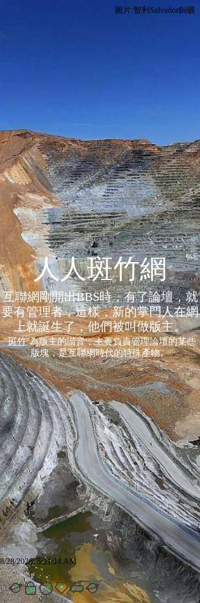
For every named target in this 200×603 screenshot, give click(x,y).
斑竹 (17, 341)
